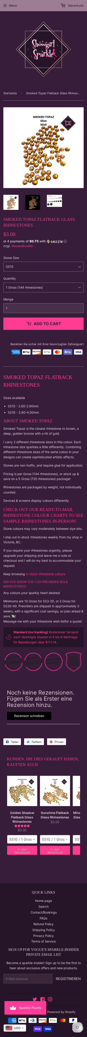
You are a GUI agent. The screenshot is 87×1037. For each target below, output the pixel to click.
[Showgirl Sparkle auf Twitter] (35, 1000)
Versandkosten (22, 246)
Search (43, 906)
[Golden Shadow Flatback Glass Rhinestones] (22, 791)
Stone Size (11, 258)
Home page (43, 901)
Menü (13, 5)
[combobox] (22, 839)
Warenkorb (75, 5)
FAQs (43, 918)
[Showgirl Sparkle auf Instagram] (50, 1000)
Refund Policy (43, 924)
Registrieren (68, 978)
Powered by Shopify (61, 1012)
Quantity (9, 278)
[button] (43, 241)
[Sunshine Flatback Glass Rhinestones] (55, 791)
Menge (8, 299)
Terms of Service (43, 941)
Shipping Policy (43, 930)
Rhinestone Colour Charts (36, 515)
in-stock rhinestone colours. (46, 574)
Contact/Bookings (44, 912)
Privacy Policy (43, 936)
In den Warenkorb (22, 850)
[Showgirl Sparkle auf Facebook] (42, 1000)
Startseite (10, 93)
